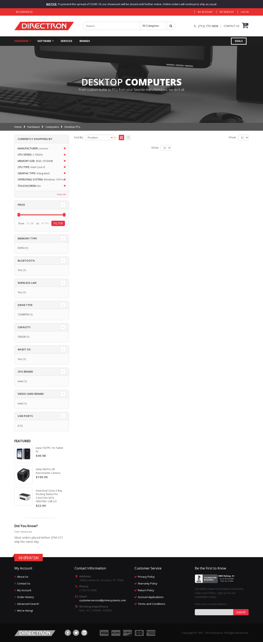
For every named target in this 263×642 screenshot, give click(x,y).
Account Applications (151, 597)
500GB (22, 336)
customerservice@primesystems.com (102, 600)
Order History (25, 597)
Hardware (21, 41)
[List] (128, 138)
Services (66, 41)
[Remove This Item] (63, 148)
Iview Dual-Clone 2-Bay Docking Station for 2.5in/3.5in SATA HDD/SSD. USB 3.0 (49, 496)
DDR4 (21, 248)
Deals (239, 41)
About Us (22, 576)
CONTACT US (231, 26)
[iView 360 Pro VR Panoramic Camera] (23, 475)
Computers (52, 127)
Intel (20, 381)
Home (18, 127)
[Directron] (44, 26)
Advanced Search (28, 604)
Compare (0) (25, 11)
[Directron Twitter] (76, 633)
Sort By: (78, 137)
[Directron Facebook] (68, 633)
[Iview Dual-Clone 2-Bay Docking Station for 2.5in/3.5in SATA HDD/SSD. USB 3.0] (23, 496)
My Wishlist (227, 11)
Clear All (61, 194)
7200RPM (23, 314)
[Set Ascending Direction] (115, 137)
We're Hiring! (25, 610)
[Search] (171, 26)
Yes (20, 270)
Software (44, 41)
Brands (85, 41)
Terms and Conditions (151, 604)
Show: (232, 137)
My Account (205, 11)
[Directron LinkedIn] (84, 633)
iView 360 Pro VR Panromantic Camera (48, 471)
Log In (245, 11)
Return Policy (146, 590)
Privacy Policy (146, 576)
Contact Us (23, 583)
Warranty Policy (147, 583)
